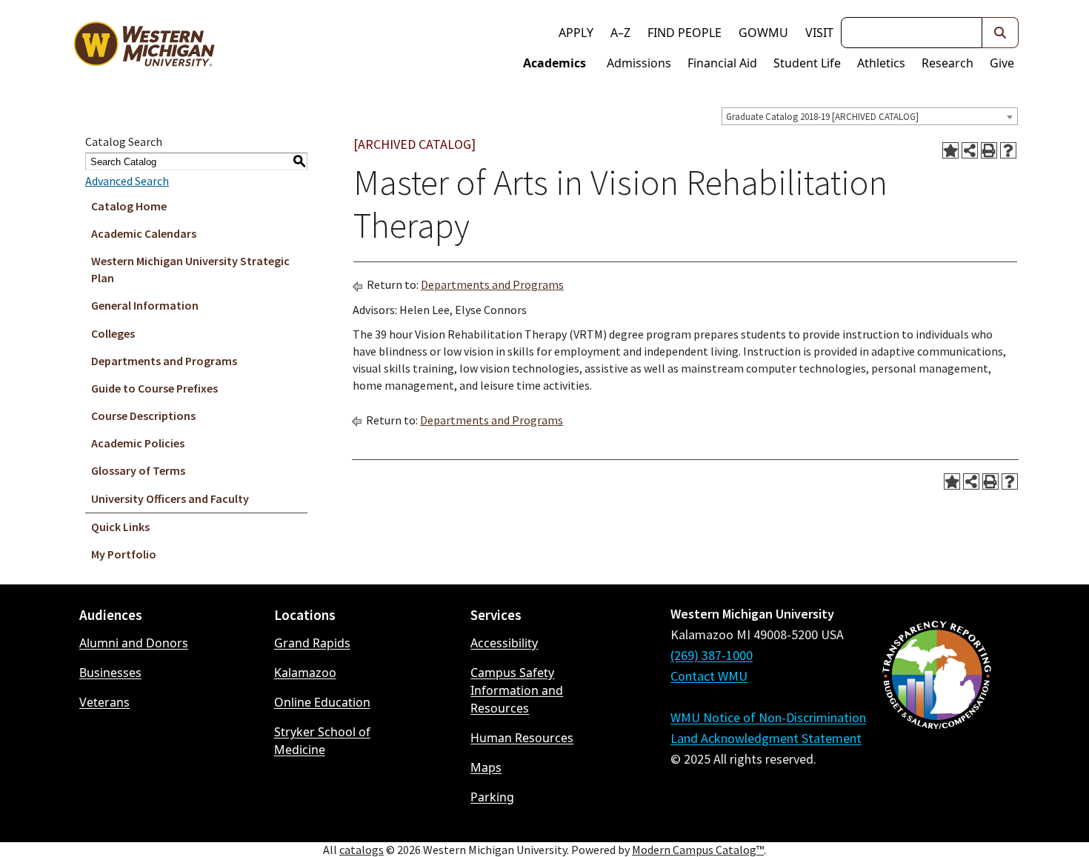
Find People (684, 32)
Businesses (110, 672)
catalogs (361, 849)
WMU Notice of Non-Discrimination (768, 717)
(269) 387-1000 (711, 655)
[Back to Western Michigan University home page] (143, 47)
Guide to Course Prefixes (154, 388)
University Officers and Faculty (170, 498)
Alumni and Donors (133, 643)
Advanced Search (127, 180)
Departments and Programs (164, 360)
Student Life (807, 63)
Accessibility (504, 643)
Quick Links (120, 526)
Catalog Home (129, 206)
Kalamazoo (305, 672)
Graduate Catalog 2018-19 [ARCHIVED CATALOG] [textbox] (822, 116)
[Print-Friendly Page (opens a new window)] (989, 150)
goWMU (763, 32)
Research (947, 63)
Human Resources (521, 738)
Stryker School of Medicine (322, 741)
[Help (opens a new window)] (1008, 150)
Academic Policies (137, 443)
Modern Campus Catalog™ (698, 849)
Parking (492, 797)
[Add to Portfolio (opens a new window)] (950, 150)
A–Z (620, 32)
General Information (145, 305)
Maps (486, 767)
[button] (1000, 32)
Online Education (322, 702)
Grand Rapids (312, 643)
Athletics (881, 63)
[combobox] (870, 116)
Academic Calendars (143, 233)
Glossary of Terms (138, 470)
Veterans (104, 702)
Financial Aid (722, 63)
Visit (819, 32)
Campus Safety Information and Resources (516, 690)
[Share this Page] (970, 150)
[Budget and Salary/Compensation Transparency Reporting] (936, 714)
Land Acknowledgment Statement (766, 738)
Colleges (113, 333)
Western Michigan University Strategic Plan (190, 269)
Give (1002, 63)
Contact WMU (708, 675)
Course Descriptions (143, 415)
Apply (576, 32)
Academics (554, 63)
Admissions (639, 63)
